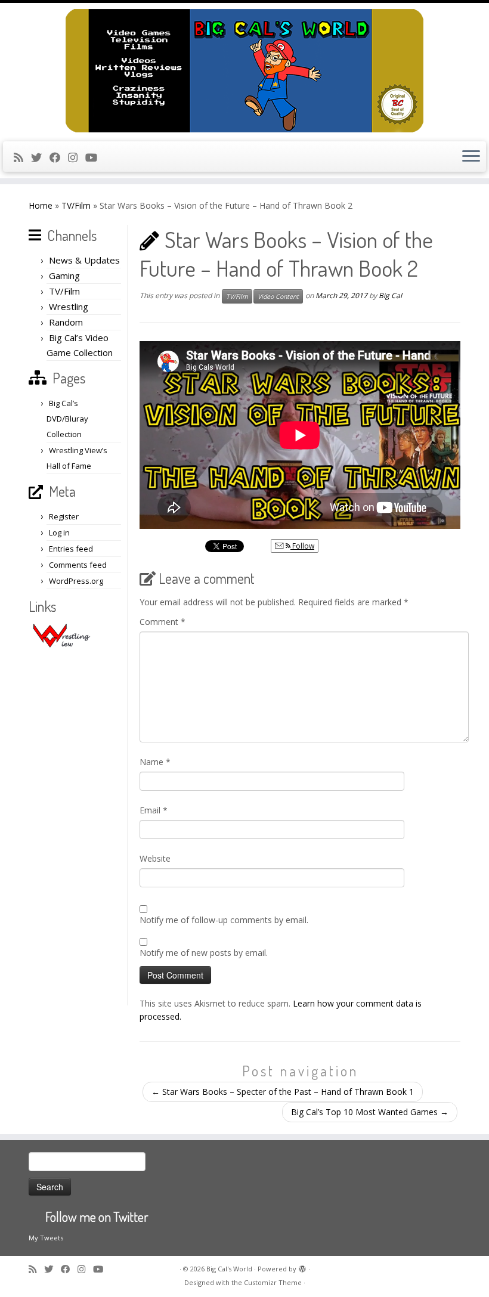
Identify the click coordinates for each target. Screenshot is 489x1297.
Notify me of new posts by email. (204, 952)
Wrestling (68, 306)
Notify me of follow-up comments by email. (224, 919)
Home (40, 205)
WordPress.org (76, 580)
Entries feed (71, 548)
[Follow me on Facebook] (58, 157)
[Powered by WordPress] (302, 1266)
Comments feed (78, 564)
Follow (302, 546)
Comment (162, 621)
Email (154, 810)
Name (155, 761)
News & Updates (84, 260)
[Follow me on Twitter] (40, 157)
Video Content (278, 296)
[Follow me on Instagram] (76, 157)
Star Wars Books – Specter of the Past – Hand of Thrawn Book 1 (282, 1091)
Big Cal (390, 295)
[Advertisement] (76, 826)
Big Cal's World (229, 1268)
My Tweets (46, 1237)
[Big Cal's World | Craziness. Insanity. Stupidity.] (244, 70)
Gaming (64, 275)
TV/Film (76, 205)
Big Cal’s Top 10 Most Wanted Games (369, 1112)
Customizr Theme (273, 1282)
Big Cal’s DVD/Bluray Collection (67, 418)
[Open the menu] (471, 157)
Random (66, 322)
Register (64, 516)
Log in (59, 532)
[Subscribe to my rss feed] (22, 157)
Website (155, 858)
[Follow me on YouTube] (95, 157)
